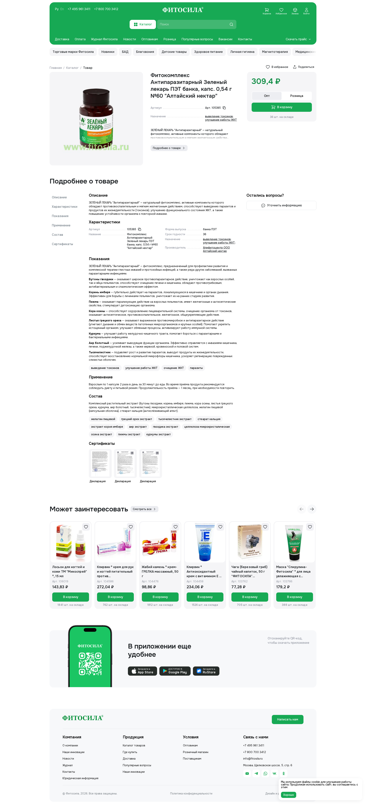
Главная (56, 68)
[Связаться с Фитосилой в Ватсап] (265, 773)
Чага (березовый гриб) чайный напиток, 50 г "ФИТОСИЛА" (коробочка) (249, 572)
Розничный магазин (195, 752)
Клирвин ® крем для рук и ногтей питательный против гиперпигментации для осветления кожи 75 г (115, 572)
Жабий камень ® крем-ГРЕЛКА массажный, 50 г (160, 571)
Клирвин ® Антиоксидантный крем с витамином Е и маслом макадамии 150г (204, 572)
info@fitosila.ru (253, 758)
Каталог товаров (134, 745)
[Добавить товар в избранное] (86, 527)
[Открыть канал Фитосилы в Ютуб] (247, 773)
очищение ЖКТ (174, 368)
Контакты (245, 39)
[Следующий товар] (311, 509)
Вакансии (225, 39)
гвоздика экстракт (165, 426)
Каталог (72, 68)
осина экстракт (101, 434)
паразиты (196, 368)
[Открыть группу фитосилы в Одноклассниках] (283, 773)
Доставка (62, 39)
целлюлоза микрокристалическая (207, 426)
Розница (169, 39)
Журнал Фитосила (104, 39)
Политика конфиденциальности (191, 793)
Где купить (130, 752)
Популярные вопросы (197, 39)
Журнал (68, 765)
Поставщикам (192, 758)
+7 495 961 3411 (79, 9)
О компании (70, 745)
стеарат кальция (209, 419)
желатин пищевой (103, 419)
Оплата (80, 39)
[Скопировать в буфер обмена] (224, 108)
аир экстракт (138, 426)
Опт (267, 96)
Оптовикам (149, 39)
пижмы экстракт (129, 434)
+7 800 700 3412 (106, 9)
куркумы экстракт (158, 434)
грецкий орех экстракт (136, 419)
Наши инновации (73, 752)
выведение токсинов (219, 116)
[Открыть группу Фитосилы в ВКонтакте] (274, 773)
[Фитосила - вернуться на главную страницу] (183, 10)
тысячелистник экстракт (175, 419)
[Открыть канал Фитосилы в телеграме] (256, 773)
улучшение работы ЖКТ (221, 120)
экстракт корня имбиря (107, 426)
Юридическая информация (80, 778)
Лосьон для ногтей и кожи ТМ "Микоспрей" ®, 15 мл (69, 571)
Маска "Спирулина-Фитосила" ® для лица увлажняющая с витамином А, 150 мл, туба (293, 572)
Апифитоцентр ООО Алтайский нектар (216, 249)
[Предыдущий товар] (301, 509)
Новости (129, 39)
